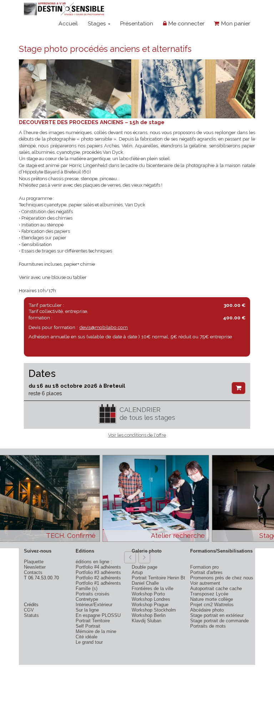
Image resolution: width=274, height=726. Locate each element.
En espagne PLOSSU (98, 615)
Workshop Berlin (149, 615)
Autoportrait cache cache (216, 588)
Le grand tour (89, 642)
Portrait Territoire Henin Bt (158, 577)
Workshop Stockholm (154, 610)
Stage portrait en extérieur (217, 615)
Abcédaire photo (207, 610)
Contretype (87, 599)
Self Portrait (88, 626)
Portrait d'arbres (206, 572)
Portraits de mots (208, 626)
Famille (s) (86, 588)
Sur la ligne (87, 610)
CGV (29, 610)
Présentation (136, 23)
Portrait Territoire (93, 620)
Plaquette (34, 561)
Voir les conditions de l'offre (137, 435)
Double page (144, 567)
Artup (137, 572)
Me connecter (185, 23)
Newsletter (35, 567)
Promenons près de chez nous (221, 577)
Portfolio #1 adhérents (98, 583)
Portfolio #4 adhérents (98, 567)
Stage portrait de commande (219, 620)
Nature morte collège (211, 599)
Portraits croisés (93, 594)
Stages (97, 23)
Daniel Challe (145, 583)
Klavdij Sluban (146, 620)
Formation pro (204, 567)
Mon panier (234, 23)
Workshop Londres (151, 599)
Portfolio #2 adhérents (98, 577)
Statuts (31, 615)
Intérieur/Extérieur (94, 604)
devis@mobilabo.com (103, 327)
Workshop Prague (150, 604)
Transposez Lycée (209, 594)
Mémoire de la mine (96, 631)
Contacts (33, 572)
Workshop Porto (148, 594)
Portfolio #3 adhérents (98, 572)
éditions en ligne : (94, 561)
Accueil (68, 23)
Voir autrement (205, 583)
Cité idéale (86, 636)
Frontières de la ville (152, 588)
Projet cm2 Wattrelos (212, 604)
